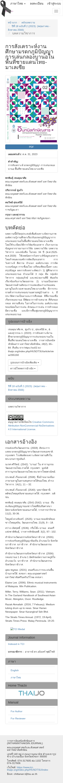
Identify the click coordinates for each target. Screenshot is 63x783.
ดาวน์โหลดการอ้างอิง (22, 368)
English (15, 670)
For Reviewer (18, 718)
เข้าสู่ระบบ (54, 3)
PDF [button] (31, 146)
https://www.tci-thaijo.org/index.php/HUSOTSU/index (27, 768)
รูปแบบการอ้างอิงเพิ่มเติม (24, 362)
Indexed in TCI (16, 644)
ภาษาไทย (16, 677)
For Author (16, 711)
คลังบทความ (28, 22)
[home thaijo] (31, 692)
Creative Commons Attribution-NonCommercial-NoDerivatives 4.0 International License (31, 426)
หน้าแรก (12, 22)
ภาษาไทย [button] (17, 3)
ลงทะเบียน (36, 3)
